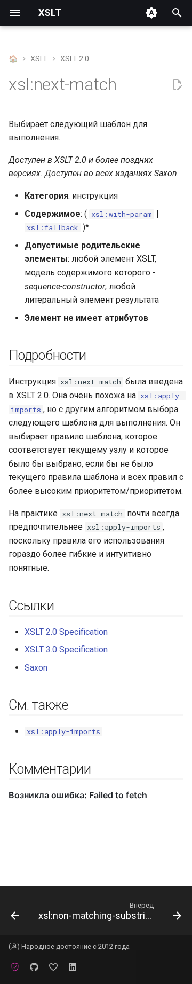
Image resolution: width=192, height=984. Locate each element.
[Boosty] (53, 966)
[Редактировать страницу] (177, 85)
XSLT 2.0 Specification (66, 632)
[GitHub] (34, 966)
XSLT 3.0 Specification (66, 649)
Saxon (36, 668)
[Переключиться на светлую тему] (151, 12)
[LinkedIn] (72, 966)
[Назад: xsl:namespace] (15, 913)
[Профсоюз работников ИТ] (14, 966)
